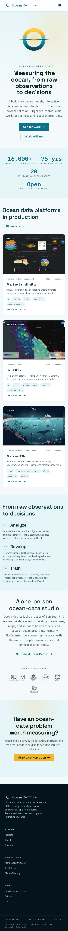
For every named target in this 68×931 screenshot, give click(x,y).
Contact (9, 845)
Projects (9, 834)
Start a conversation (32, 757)
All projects (13, 226)
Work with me (34, 136)
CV (6, 901)
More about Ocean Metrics (32, 654)
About (8, 840)
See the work (32, 127)
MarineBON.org (12, 873)
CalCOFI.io (10, 868)
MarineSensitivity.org (15, 862)
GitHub (8, 896)
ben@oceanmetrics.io (15, 891)
